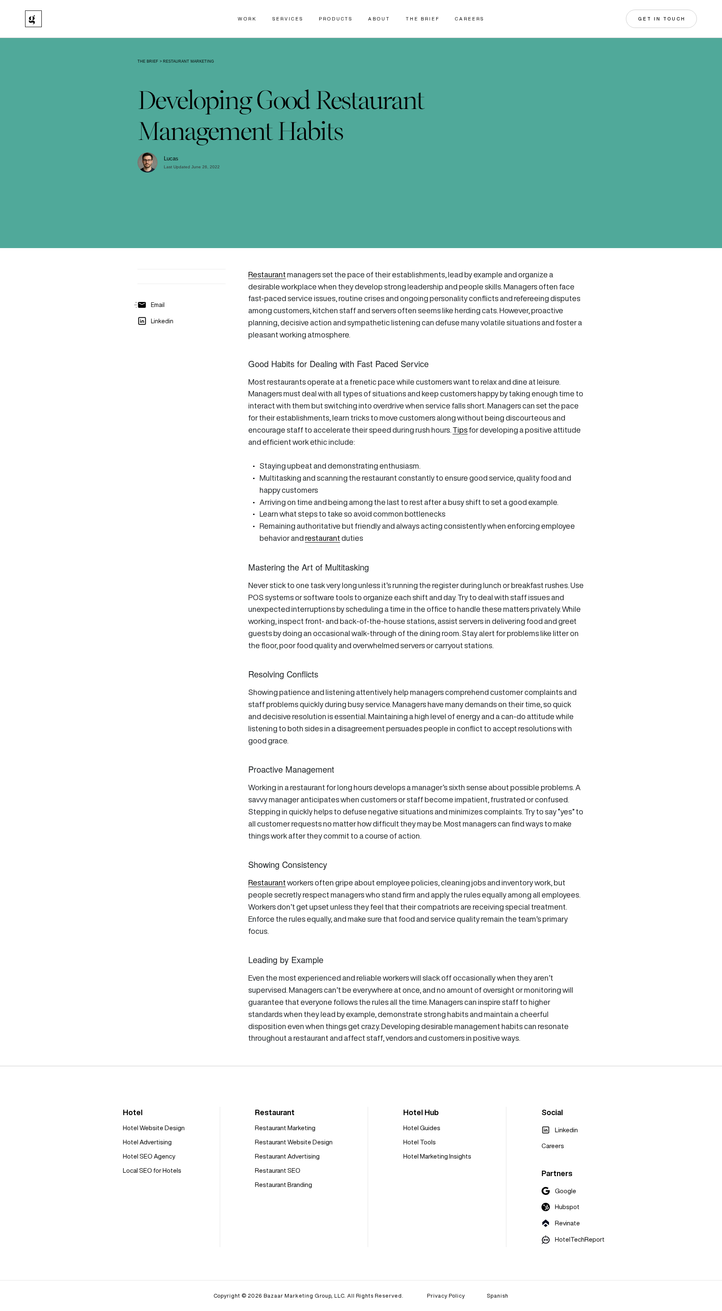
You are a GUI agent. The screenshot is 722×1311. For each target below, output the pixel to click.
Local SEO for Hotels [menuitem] (152, 1170)
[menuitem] (560, 1130)
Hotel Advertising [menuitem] (147, 1142)
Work (247, 19)
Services (287, 19)
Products (336, 19)
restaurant (322, 538)
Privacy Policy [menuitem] (446, 1295)
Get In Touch (662, 18)
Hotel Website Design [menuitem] (154, 1127)
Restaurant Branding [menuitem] (283, 1184)
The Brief (423, 19)
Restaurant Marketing (188, 61)
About (379, 19)
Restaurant (267, 274)
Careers (469, 19)
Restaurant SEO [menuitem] (277, 1170)
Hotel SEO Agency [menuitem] (149, 1156)
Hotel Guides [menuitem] (421, 1127)
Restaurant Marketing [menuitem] (285, 1127)
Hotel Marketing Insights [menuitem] (437, 1156)
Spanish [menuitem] (497, 1295)
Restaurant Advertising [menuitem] (287, 1156)
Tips (460, 430)
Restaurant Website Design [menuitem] (294, 1142)
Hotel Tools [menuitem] (419, 1142)
